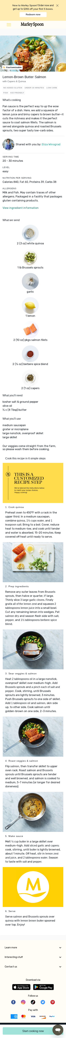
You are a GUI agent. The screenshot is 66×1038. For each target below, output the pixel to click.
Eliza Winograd (51, 144)
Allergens (9, 188)
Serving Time (11, 157)
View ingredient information (21, 207)
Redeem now (33, 14)
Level (6, 167)
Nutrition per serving (17, 178)
